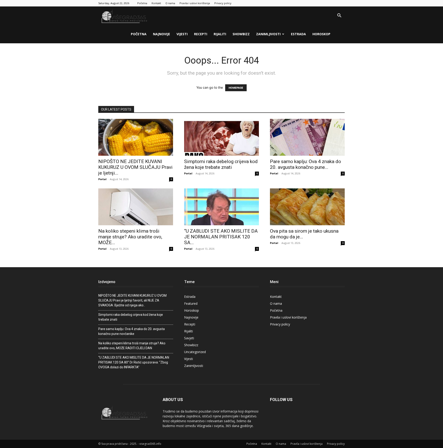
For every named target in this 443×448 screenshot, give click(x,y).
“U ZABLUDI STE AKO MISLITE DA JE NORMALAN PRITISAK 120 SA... (221, 236)
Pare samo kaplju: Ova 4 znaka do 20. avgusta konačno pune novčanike (131, 331)
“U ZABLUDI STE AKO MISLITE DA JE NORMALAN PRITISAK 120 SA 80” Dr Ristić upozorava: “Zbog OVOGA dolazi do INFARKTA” (133, 362)
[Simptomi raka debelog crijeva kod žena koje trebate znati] (221, 137)
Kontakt (156, 3)
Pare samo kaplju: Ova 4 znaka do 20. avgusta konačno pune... (305, 164)
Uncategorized (195, 352)
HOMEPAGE (236, 87)
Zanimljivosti (268, 34)
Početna (142, 3)
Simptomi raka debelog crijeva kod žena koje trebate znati (221, 164)
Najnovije (161, 34)
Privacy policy (222, 3)
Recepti (200, 34)
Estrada (298, 34)
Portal (102, 179)
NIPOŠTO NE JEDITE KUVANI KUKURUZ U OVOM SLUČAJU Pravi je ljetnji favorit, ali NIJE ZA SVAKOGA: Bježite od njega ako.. (132, 300)
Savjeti (189, 338)
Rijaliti (220, 34)
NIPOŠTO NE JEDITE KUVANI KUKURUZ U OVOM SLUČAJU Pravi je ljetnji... (135, 167)
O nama (170, 3)
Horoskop (321, 34)
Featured (191, 303)
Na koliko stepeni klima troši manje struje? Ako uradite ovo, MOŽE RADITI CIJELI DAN (131, 345)
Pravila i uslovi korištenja (195, 3)
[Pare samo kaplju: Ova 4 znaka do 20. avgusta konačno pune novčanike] (307, 137)
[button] (339, 16)
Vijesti (182, 34)
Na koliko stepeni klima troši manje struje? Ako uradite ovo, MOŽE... (130, 236)
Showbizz (241, 34)
